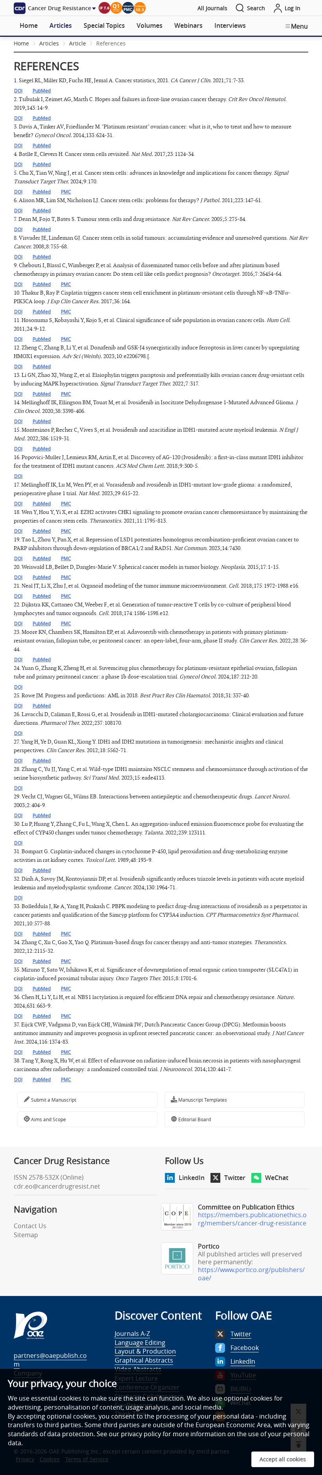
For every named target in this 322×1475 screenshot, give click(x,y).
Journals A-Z (132, 1333)
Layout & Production (145, 1351)
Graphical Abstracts (144, 1360)
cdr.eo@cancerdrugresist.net (57, 1186)
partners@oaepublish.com (50, 1360)
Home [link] (21, 43)
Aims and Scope (48, 1119)
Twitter (234, 1177)
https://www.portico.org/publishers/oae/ (251, 1273)
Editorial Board (194, 1119)
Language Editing (140, 1342)
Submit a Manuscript (53, 1100)
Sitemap (26, 1235)
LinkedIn (192, 1177)
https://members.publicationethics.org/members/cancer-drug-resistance (252, 1219)
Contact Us (30, 1226)
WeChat (276, 1177)
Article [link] (77, 43)
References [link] (111, 43)
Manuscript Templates (202, 1100)
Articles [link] (49, 43)
